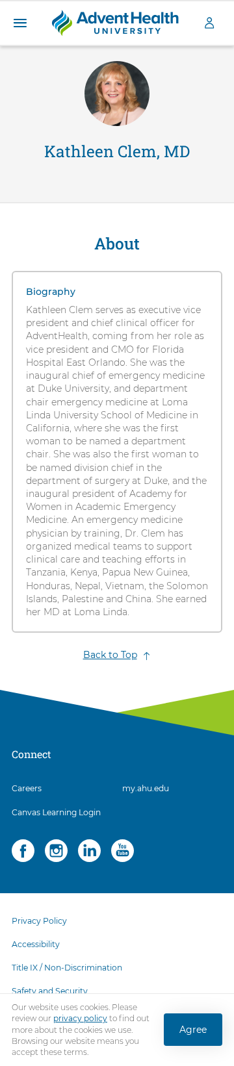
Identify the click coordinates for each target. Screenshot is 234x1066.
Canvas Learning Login (56, 812)
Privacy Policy (39, 921)
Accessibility (36, 944)
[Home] (115, 22)
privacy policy (80, 1019)
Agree (193, 1030)
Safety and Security (50, 991)
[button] (20, 23)
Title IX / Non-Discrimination (67, 967)
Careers (27, 788)
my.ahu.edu (145, 788)
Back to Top (110, 655)
